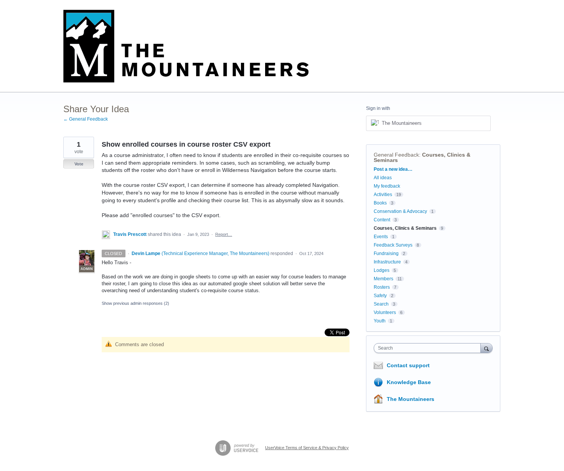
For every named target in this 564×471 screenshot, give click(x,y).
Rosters (382, 287)
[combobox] (429, 348)
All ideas (383, 177)
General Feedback (396, 155)
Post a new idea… (393, 169)
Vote (78, 164)
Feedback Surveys (393, 245)
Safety (380, 295)
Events (381, 236)
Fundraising (386, 253)
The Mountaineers (410, 399)
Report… (223, 234)
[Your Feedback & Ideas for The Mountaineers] (186, 46)
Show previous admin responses (135, 303)
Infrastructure (387, 262)
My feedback (387, 186)
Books (380, 203)
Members (383, 278)
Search (381, 304)
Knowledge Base (409, 382)
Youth (380, 321)
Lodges (381, 270)
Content (382, 219)
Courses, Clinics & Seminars (422, 157)
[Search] (486, 348)
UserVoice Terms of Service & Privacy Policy (307, 447)
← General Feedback (85, 119)
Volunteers (385, 312)
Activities (383, 194)
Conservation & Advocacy (400, 211)
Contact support (408, 365)
